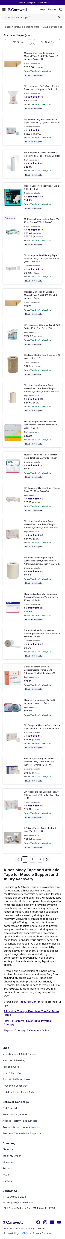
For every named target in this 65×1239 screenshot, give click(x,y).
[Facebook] (38, 1222)
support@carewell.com (20, 1202)
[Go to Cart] (60, 9)
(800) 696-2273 (16, 1196)
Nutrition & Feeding (14, 1060)
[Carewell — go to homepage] (17, 9)
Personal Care (11, 1066)
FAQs (6, 1174)
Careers (7, 1180)
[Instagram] (45, 1222)
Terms (41, 1228)
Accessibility (11, 1233)
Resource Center (29, 1001)
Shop (8, 27)
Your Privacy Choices (39, 1233)
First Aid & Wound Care (26, 27)
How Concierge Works (16, 1114)
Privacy (30, 1228)
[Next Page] (47, 859)
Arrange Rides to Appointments (21, 1127)
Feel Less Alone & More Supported (22, 1133)
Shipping (8, 1161)
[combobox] (47, 42)
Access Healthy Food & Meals (20, 1120)
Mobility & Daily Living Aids (18, 1092)
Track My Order (12, 1155)
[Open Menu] (4, 9)
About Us (8, 1149)
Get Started (10, 1108)
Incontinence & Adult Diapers (20, 1054)
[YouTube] (59, 1222)
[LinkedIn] (52, 1222)
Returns (7, 1168)
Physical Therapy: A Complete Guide (26, 1030)
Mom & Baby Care (13, 1073)
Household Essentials (15, 1085)
